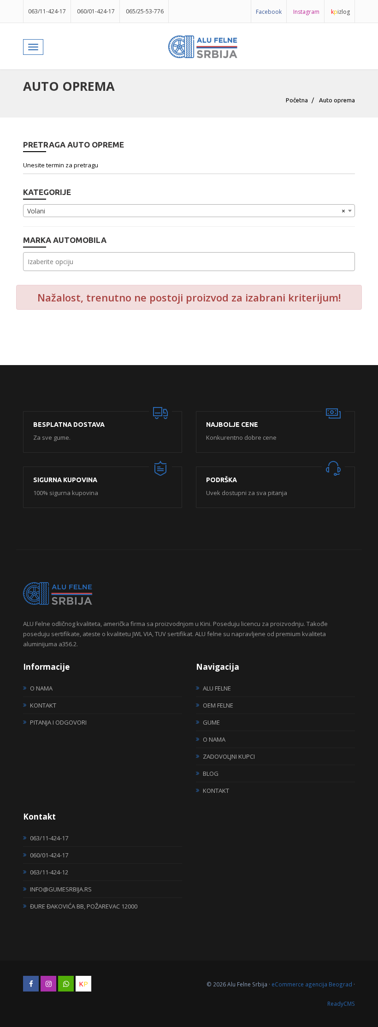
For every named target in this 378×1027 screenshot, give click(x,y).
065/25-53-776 (145, 11)
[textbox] (191, 261)
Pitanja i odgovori (58, 722)
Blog (211, 773)
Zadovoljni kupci (229, 756)
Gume (211, 722)
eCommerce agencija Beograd (312, 984)
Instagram (306, 12)
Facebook (269, 12)
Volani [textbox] (186, 211)
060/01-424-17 (96, 11)
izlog (340, 12)
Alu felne (217, 688)
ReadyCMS (341, 1003)
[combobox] (189, 210)
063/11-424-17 (47, 11)
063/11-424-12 (49, 872)
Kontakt (43, 705)
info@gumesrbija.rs (61, 889)
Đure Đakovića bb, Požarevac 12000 (83, 906)
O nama (41, 688)
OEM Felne (218, 705)
